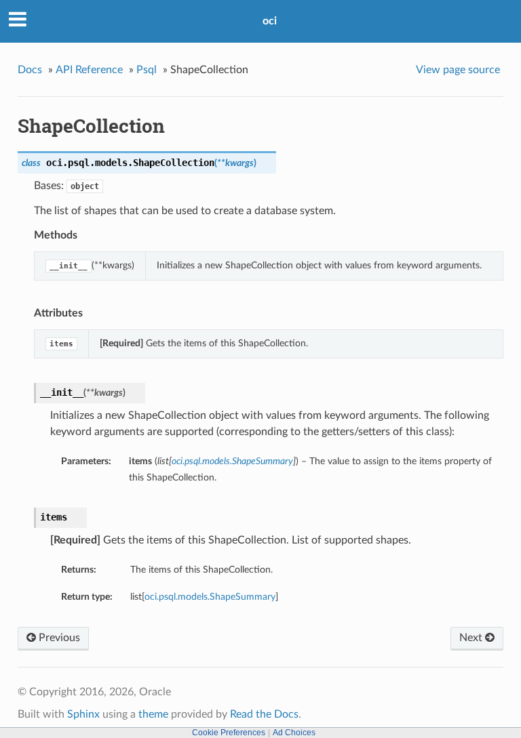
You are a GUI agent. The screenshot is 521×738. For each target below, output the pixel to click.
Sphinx (83, 714)
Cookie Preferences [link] (228, 732)
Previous (58, 637)
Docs (30, 69)
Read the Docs (264, 714)
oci (270, 21)
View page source (458, 69)
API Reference (89, 69)
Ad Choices (294, 732)
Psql (146, 69)
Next (472, 637)
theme (153, 714)
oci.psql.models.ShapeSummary (209, 597)
